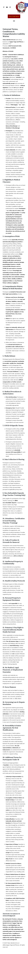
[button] (26, 5)
